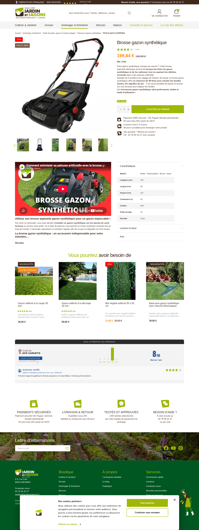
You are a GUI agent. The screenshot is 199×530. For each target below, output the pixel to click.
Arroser (62, 481)
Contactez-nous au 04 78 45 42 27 (168, 2)
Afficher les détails (67, 524)
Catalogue (107, 486)
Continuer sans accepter (147, 512)
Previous (14, 145)
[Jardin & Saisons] (30, 13)
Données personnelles (156, 490)
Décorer (62, 490)
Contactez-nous (153, 486)
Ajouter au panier (33, 328)
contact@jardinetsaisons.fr (27, 494)
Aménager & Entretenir (69, 486)
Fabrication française (31, 2)
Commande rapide (154, 477)
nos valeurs (54, 2)
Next (111, 145)
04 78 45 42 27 (165, 419)
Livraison (150, 481)
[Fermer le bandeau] (175, 500)
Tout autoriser (147, 503)
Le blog (105, 481)
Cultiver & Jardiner (67, 477)
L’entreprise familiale (111, 477)
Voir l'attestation (30, 358)
